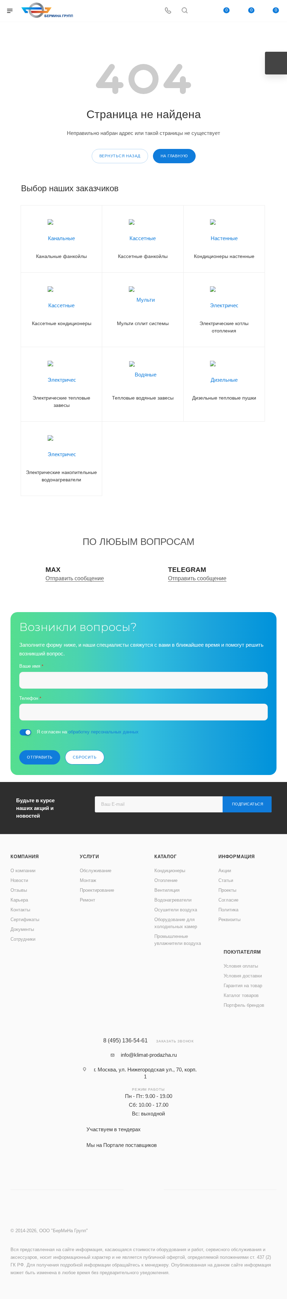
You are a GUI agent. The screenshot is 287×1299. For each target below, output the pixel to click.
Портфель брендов (244, 1005)
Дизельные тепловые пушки (224, 398)
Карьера (19, 900)
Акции (224, 870)
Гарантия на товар (243, 985)
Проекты (227, 890)
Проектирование (97, 890)
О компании (22, 870)
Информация (236, 856)
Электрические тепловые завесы (61, 401)
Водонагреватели (172, 900)
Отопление (165, 880)
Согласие (228, 900)
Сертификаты (24, 919)
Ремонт (87, 900)
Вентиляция (167, 890)
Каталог (165, 856)
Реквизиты (229, 919)
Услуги (89, 856)
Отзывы (18, 890)
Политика (228, 909)
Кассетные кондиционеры (61, 323)
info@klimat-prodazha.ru (149, 1055)
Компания (24, 856)
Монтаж (88, 880)
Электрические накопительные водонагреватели (61, 475)
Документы (22, 929)
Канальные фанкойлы (61, 256)
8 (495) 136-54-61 (125, 1040)
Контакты (20, 909)
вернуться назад (119, 156)
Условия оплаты (241, 966)
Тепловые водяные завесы (143, 398)
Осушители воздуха (175, 909)
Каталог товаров (241, 995)
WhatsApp (201, 11)
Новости (19, 880)
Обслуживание (95, 870)
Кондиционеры (169, 870)
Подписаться (248, 804)
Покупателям (242, 952)
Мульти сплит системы (143, 323)
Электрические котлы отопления (224, 327)
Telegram (143, 1189)
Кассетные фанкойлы (143, 256)
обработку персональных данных (103, 731)
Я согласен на (88, 731)
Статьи (225, 880)
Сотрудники (22, 939)
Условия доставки (243, 975)
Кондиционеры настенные (224, 256)
